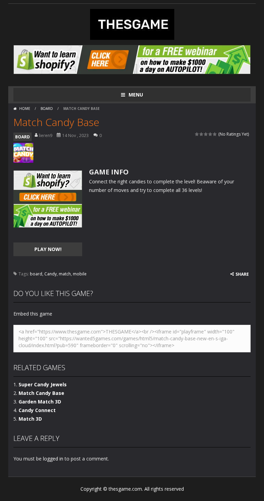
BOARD (47, 108)
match (65, 274)
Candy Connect (37, 410)
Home (24, 108)
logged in (53, 458)
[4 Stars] (210, 134)
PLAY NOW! (48, 249)
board (36, 274)
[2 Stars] (201, 134)
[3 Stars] (206, 134)
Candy (50, 274)
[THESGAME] (132, 24)
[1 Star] (197, 134)
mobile (80, 274)
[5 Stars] (215, 134)
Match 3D (30, 418)
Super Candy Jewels (43, 384)
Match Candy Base (41, 393)
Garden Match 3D (40, 401)
